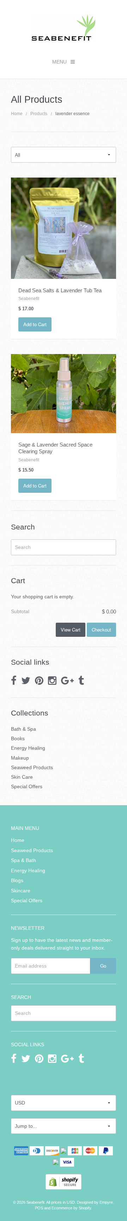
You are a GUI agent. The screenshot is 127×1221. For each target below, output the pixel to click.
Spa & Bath (23, 860)
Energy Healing (28, 748)
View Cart (70, 629)
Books (18, 738)
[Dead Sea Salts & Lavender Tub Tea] (63, 228)
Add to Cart (35, 324)
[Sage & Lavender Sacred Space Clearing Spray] (63, 393)
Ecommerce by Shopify (71, 1208)
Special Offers (26, 786)
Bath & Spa (23, 729)
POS (39, 1208)
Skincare (20, 890)
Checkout (101, 629)
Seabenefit (35, 1202)
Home (17, 113)
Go (103, 965)
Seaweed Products (32, 767)
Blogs (17, 880)
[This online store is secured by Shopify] (63, 1181)
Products (38, 113)
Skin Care (22, 777)
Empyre (106, 1202)
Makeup (20, 758)
